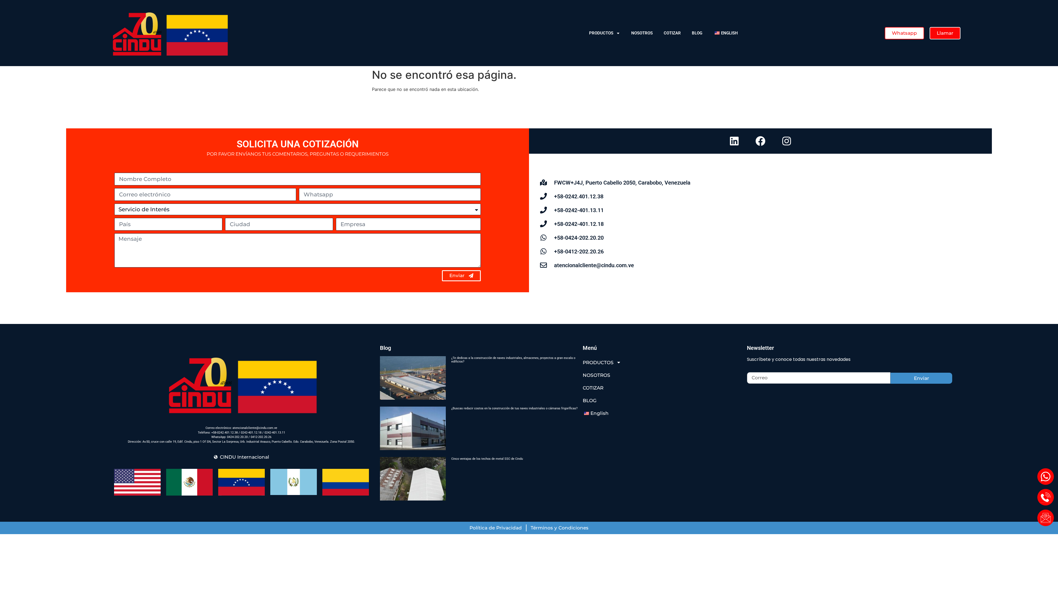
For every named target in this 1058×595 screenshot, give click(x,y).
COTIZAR (672, 33)
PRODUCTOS (601, 33)
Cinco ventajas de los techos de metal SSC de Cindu (487, 459)
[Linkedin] (734, 141)
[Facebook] (760, 141)
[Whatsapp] (1045, 476)
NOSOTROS (642, 33)
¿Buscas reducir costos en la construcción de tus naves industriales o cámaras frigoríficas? (514, 408)
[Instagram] (787, 141)
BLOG (697, 33)
